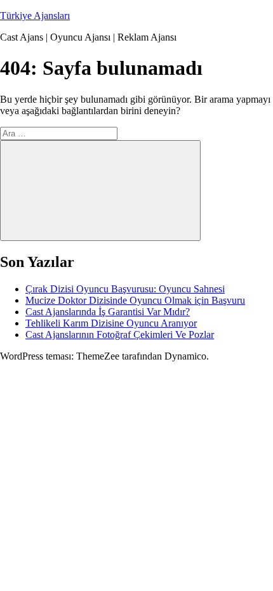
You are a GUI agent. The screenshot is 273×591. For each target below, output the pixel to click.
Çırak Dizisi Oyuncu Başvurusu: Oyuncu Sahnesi (125, 288)
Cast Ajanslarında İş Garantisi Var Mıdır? (107, 311)
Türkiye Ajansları (35, 15)
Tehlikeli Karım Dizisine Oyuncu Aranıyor (111, 323)
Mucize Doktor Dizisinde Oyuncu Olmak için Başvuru (135, 300)
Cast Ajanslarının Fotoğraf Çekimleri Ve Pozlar (119, 334)
